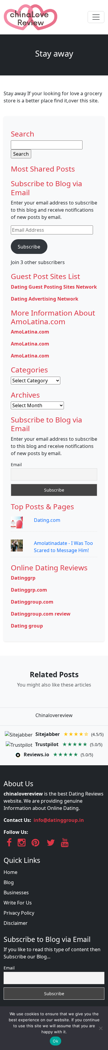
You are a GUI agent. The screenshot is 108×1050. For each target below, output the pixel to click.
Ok (55, 1041)
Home (10, 872)
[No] (101, 1028)
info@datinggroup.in (59, 820)
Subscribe (29, 246)
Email (16, 464)
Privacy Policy (19, 913)
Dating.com (47, 520)
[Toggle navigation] (96, 17)
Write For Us (18, 902)
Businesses (16, 892)
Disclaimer (16, 923)
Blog (9, 882)
